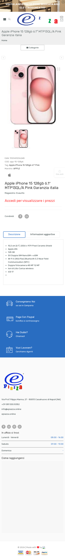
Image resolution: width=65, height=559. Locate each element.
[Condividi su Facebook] (20, 216)
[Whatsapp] (20, 427)
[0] (61, 20)
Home (4, 40)
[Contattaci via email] (9, 427)
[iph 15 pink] (33, 94)
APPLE (16, 168)
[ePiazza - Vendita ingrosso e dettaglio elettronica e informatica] (37, 19)
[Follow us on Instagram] (14, 427)
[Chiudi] (63, 2)
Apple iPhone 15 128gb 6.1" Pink (24, 165)
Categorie (33, 47)
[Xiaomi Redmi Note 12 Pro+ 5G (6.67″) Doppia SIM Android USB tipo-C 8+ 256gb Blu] (61, 57)
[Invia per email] (27, 216)
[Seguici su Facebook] (4, 427)
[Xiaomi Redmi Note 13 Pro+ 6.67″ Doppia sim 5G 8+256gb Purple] (3, 57)
